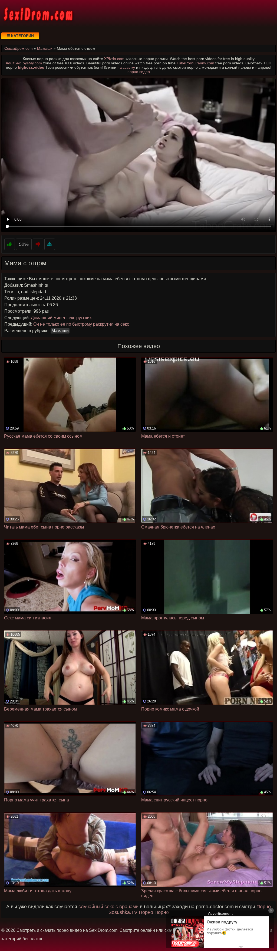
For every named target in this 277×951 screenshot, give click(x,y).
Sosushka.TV (122, 912)
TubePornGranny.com (195, 63)
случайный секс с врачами (108, 906)
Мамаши (60, 330)
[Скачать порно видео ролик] (49, 244)
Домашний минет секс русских (61, 317)
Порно (263, 906)
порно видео (138, 72)
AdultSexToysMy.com (24, 63)
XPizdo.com (114, 59)
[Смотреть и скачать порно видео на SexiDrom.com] (37, 13)
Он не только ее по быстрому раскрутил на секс (81, 324)
